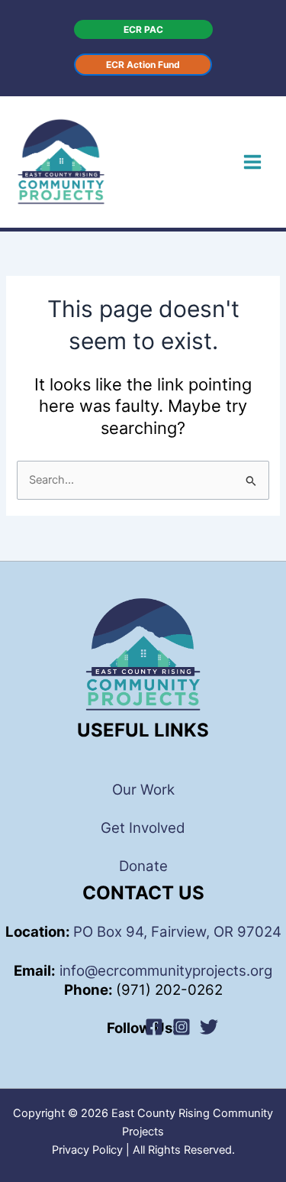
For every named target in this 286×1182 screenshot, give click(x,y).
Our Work (143, 789)
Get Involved (143, 828)
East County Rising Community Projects (168, 161)
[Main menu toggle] (252, 162)
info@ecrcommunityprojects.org (164, 971)
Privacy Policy (87, 1150)
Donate (143, 866)
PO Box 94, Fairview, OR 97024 (177, 932)
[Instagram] (181, 1027)
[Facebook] (154, 1027)
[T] (209, 1027)
